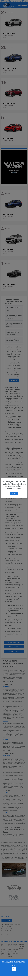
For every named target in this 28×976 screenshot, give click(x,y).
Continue (14, 493)
